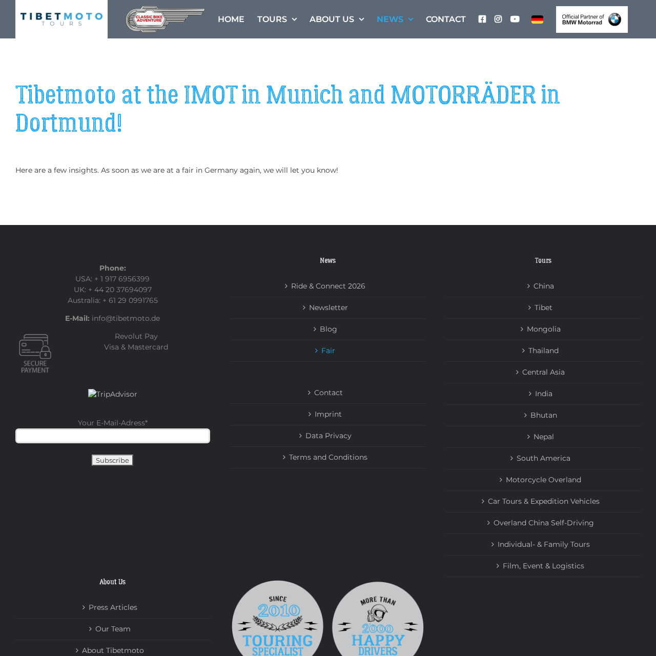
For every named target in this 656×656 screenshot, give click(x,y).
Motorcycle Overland (543, 479)
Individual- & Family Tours (544, 544)
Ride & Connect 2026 (328, 286)
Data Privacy (328, 435)
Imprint (328, 414)
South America (543, 458)
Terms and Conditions (328, 457)
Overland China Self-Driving (544, 522)
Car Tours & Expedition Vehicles (544, 501)
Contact (328, 392)
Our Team (113, 628)
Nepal (544, 436)
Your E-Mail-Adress (113, 422)
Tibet (543, 307)
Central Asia (543, 372)
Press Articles (113, 607)
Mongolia (544, 329)
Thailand (543, 350)
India (543, 393)
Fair (328, 350)
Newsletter (328, 307)
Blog (328, 329)
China (544, 286)
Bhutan (543, 415)
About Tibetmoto (113, 650)
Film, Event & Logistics (543, 565)
